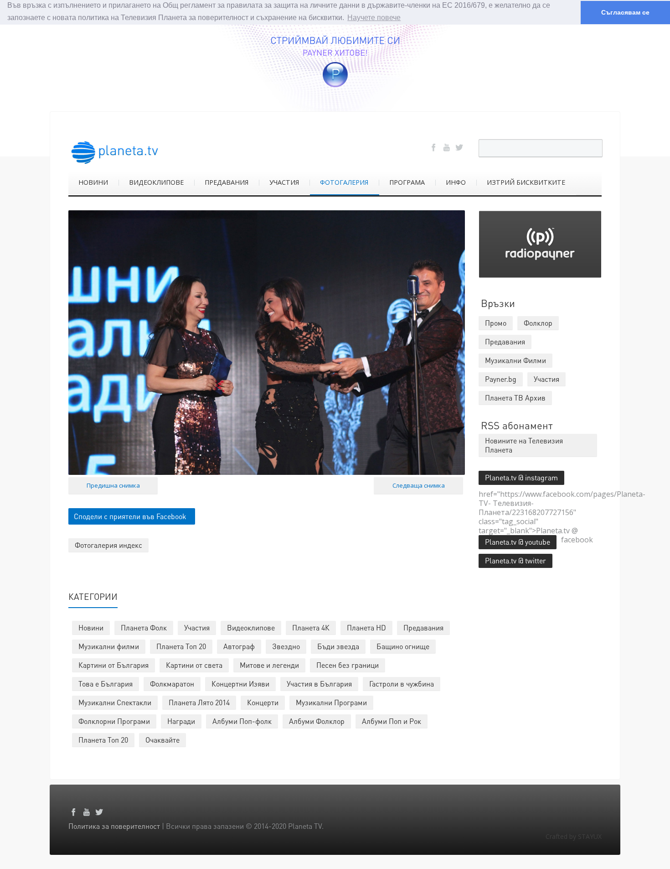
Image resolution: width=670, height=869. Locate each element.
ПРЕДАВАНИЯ (226, 182)
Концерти (262, 702)
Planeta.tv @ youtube (517, 541)
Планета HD (366, 627)
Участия (197, 627)
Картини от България (113, 665)
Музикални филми (108, 646)
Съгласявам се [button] (625, 12)
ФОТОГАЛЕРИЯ (344, 182)
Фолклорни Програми (114, 721)
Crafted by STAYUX (574, 836)
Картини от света (194, 665)
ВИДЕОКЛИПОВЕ (156, 182)
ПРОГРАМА (407, 182)
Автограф (239, 646)
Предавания (423, 627)
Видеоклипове (251, 627)
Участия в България (319, 683)
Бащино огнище (402, 646)
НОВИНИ (93, 182)
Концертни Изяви (240, 683)
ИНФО (456, 182)
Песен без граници (347, 665)
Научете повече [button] (374, 17)
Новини (90, 627)
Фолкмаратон (172, 683)
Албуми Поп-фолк (242, 721)
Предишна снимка (113, 485)
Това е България (105, 683)
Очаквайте (162, 739)
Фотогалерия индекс (108, 545)
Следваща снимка (418, 485)
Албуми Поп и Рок (391, 721)
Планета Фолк (144, 627)
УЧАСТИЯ (284, 182)
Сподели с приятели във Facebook (130, 516)
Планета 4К (311, 627)
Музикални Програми (331, 702)
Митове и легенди (269, 665)
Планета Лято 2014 (199, 702)
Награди (181, 721)
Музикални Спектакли (114, 702)
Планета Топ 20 (181, 646)
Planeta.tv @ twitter (515, 560)
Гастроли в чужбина (401, 683)
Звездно (286, 646)
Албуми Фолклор (317, 721)
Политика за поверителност (114, 826)
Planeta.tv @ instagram (521, 477)
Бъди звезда (338, 646)
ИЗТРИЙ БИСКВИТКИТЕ (526, 182)
